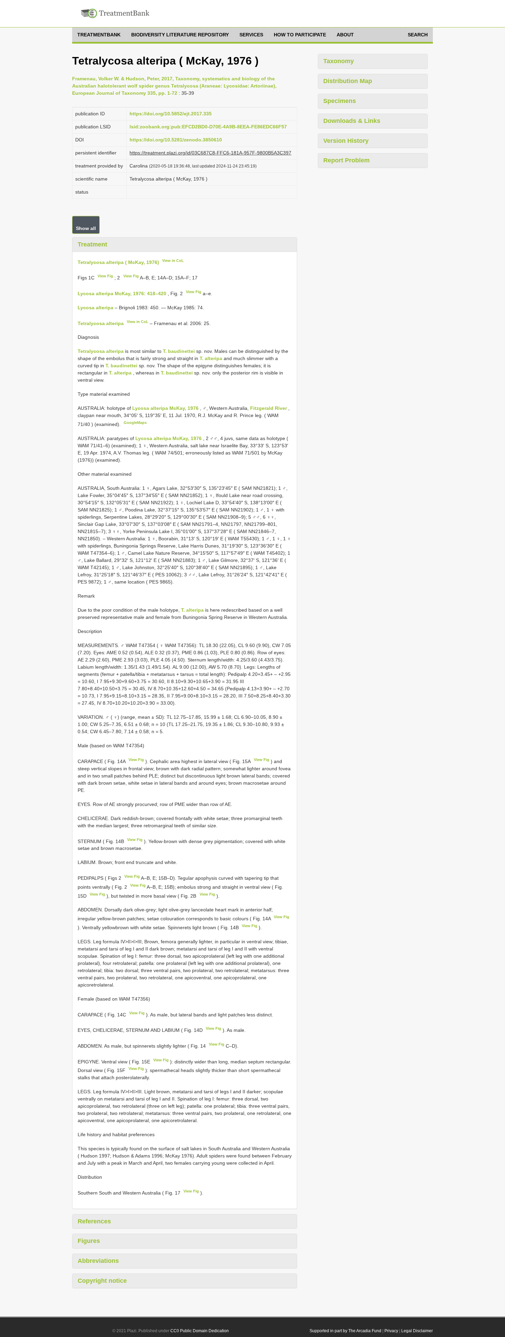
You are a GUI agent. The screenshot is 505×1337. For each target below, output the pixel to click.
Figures (89, 1240)
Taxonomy (338, 61)
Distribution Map (347, 81)
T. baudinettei (179, 351)
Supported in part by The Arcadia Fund (345, 1330)
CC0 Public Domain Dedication (199, 1330)
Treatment (92, 244)
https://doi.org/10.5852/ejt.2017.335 (171, 113)
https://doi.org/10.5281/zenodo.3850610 (176, 139)
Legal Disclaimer (417, 1330)
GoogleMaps (135, 422)
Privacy (391, 1330)
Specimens (339, 100)
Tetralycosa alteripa (101, 323)
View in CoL (173, 260)
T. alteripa (211, 358)
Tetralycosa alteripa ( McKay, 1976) (118, 262)
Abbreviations (98, 1260)
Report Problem (346, 160)
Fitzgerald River (269, 408)
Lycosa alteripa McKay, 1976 (165, 408)
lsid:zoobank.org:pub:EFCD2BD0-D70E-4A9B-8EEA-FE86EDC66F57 (208, 126)
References (94, 1221)
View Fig (105, 276)
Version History (346, 140)
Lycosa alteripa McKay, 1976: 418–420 (122, 293)
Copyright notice (102, 1280)
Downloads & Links (351, 120)
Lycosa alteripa (95, 307)
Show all (86, 228)
